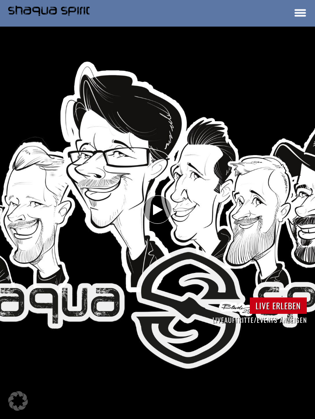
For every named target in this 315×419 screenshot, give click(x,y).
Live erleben (278, 306)
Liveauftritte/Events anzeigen (259, 320)
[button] (18, 401)
